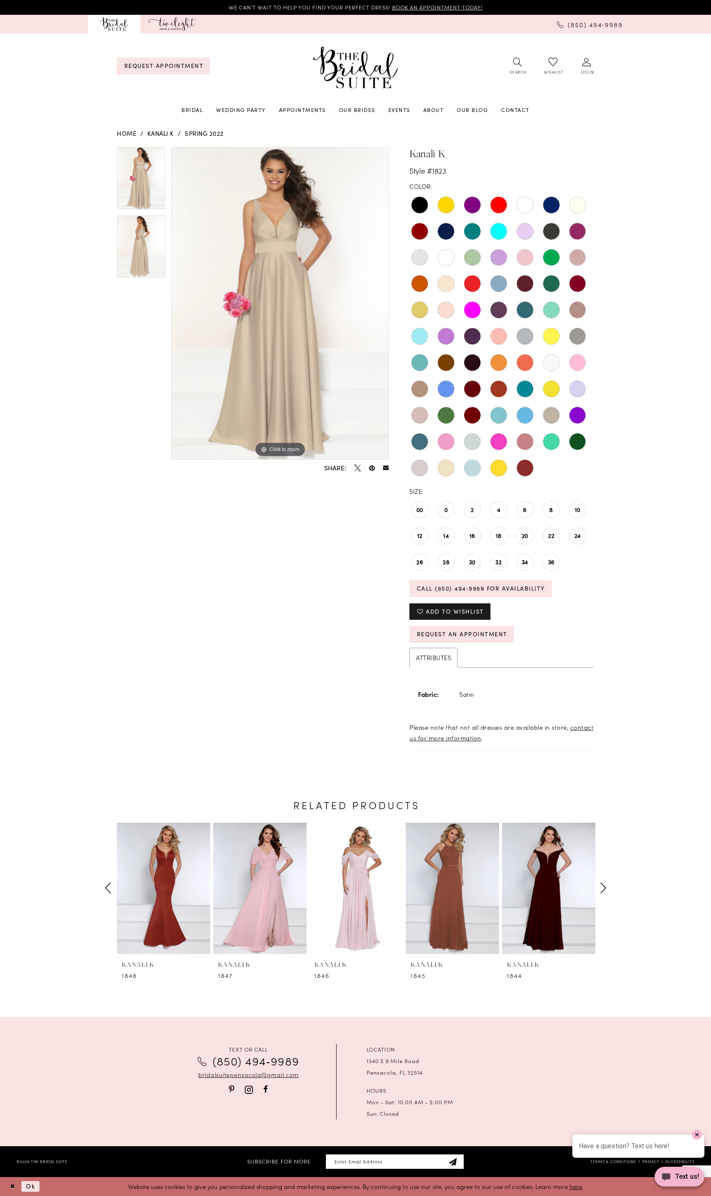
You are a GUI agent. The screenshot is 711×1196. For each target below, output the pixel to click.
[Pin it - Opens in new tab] (372, 468)
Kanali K (160, 133)
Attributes (433, 657)
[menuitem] (114, 24)
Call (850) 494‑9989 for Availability (481, 588)
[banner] (355, 67)
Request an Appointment (462, 634)
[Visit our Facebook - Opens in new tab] (265, 1089)
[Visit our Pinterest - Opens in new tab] (232, 1089)
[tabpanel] (141, 181)
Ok (30, 1186)
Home (126, 133)
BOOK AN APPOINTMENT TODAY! (437, 7)
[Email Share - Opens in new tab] (386, 468)
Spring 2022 (204, 133)
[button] (587, 66)
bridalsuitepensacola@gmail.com (248, 1074)
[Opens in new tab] (172, 24)
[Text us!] (679, 1179)
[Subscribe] (452, 1161)
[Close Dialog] (12, 1186)
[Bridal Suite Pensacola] (114, 24)
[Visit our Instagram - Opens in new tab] (249, 1089)
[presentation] (163, 888)
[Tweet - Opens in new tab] (357, 468)
